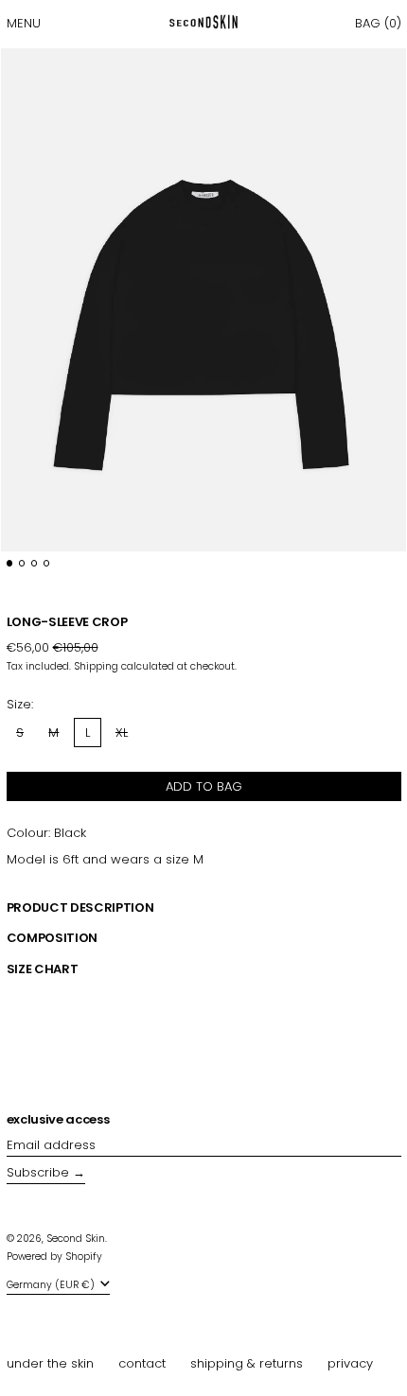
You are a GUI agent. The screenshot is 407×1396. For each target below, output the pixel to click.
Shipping (96, 666)
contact (142, 1363)
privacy (350, 1363)
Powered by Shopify (54, 1256)
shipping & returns (246, 1363)
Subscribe (38, 1172)
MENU (24, 23)
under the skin (50, 1363)
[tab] (10, 563)
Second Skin (75, 1238)
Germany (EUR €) (52, 1285)
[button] (378, 24)
